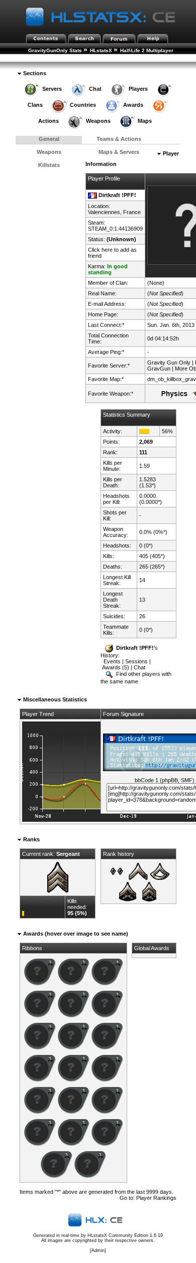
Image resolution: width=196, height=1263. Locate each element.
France (132, 212)
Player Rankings (52, 58)
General (49, 139)
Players (138, 89)
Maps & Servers (119, 152)
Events (112, 661)
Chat (95, 89)
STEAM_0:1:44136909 (115, 229)
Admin (98, 1250)
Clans (35, 105)
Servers (52, 89)
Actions (48, 121)
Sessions (136, 661)
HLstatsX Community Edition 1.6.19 (125, 1235)
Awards (133, 105)
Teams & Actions (118, 139)
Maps (145, 121)
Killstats (49, 165)
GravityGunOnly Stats (55, 50)
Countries (83, 105)
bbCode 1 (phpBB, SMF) (164, 780)
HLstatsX (101, 50)
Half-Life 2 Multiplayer (146, 50)
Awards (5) (115, 667)
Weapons (98, 121)
